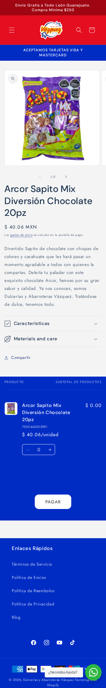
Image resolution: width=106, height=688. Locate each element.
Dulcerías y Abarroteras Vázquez (48, 679)
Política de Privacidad (33, 604)
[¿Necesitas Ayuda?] (93, 672)
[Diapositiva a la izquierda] (40, 176)
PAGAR (53, 502)
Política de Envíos (29, 577)
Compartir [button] (21, 357)
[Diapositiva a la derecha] (65, 176)
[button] (11, 30)
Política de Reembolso (33, 591)
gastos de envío (21, 235)
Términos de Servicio (32, 564)
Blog (16, 617)
